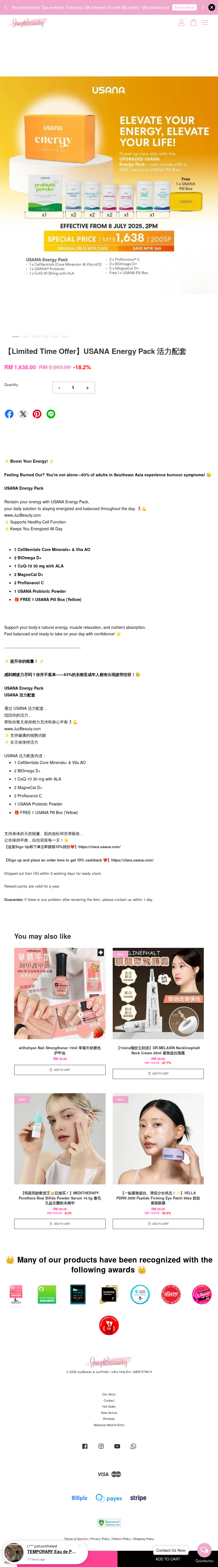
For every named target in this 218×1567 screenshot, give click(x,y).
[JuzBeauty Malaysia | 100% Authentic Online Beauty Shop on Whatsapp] (133, 1449)
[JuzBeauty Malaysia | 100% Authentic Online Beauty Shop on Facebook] (85, 1449)
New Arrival (109, 1412)
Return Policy (121, 1538)
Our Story (109, 1394)
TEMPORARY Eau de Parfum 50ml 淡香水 (52, 1551)
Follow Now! (184, 7)
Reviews (109, 1418)
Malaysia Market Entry (109, 1424)
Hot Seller (109, 1406)
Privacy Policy (100, 1538)
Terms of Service (76, 1538)
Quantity (11, 384)
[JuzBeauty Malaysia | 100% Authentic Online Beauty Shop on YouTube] (117, 1449)
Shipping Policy (143, 1538)
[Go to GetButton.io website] (204, 1561)
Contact (109, 1400)
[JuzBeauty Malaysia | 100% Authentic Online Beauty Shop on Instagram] (101, 1449)
